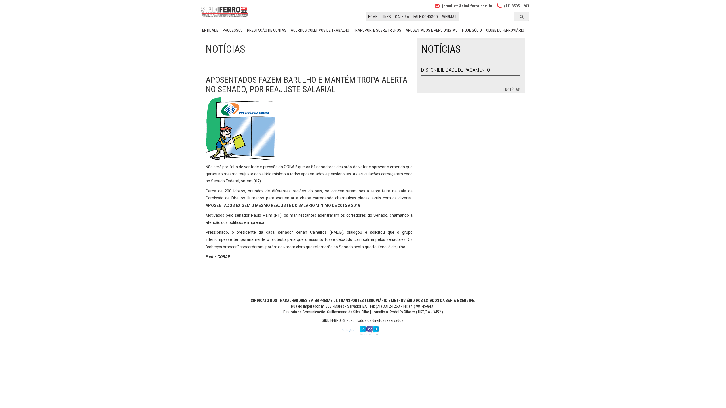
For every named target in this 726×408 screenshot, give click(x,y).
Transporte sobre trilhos (377, 30)
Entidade (210, 30)
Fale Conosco (425, 16)
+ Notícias (511, 90)
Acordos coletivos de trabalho (320, 30)
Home (372, 16)
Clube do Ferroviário (505, 30)
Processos (233, 30)
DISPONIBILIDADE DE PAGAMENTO (455, 70)
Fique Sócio (472, 30)
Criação (349, 330)
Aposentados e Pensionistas (432, 30)
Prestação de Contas (266, 30)
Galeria (402, 16)
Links (386, 16)
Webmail (449, 16)
